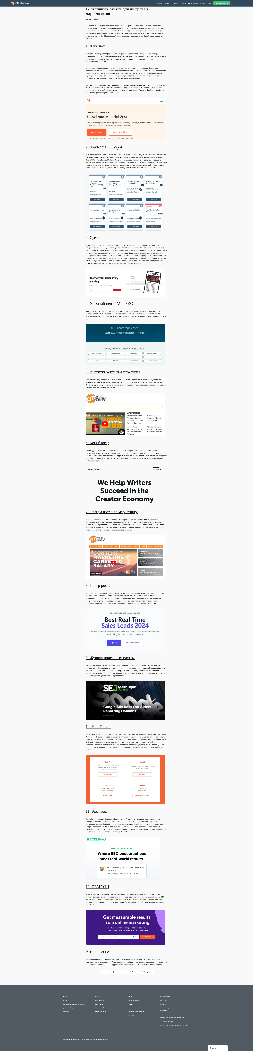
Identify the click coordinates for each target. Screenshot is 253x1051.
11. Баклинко (96, 811)
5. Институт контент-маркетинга (113, 372)
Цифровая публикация (120, 972)
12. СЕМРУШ (97, 886)
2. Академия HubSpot (104, 147)
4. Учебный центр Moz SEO (109, 303)
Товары (167, 3)
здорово (109, 36)
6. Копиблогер (97, 443)
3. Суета (92, 237)
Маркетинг (135, 972)
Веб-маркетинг (147, 972)
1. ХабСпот (95, 46)
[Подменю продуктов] (170, 3)
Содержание (104, 972)
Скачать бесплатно (222, 3)
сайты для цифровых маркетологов (128, 36)
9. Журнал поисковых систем (110, 658)
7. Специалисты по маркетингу (112, 512)
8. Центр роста (98, 585)
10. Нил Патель (98, 726)
